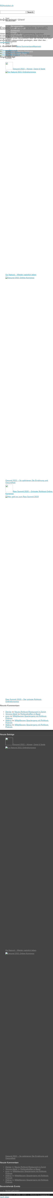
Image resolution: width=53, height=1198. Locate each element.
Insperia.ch (45, 1195)
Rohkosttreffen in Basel (30, 714)
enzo (7, 716)
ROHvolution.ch (6, 5)
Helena (8, 720)
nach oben (4, 1197)
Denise (8, 712)
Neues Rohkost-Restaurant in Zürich (30, 712)
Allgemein (37, 46)
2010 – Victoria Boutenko (21, 55)
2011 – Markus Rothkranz (22, 51)
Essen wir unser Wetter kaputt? (24, 28)
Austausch (15, 30)
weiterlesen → (6, 42)
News (7, 43)
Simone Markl (11, 714)
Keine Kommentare (24, 46)
